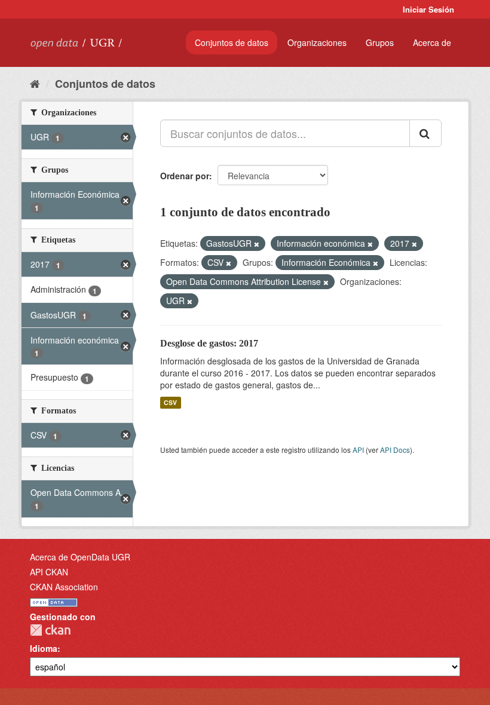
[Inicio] (35, 83)
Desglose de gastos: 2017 (209, 343)
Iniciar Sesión (428, 9)
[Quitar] (256, 244)
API (358, 450)
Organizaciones (317, 42)
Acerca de (432, 42)
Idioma (43, 648)
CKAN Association (64, 587)
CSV (170, 402)
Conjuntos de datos (231, 42)
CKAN (50, 630)
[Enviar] (425, 133)
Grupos (380, 42)
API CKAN (49, 572)
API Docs (395, 450)
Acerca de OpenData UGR (80, 557)
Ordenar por (184, 176)
